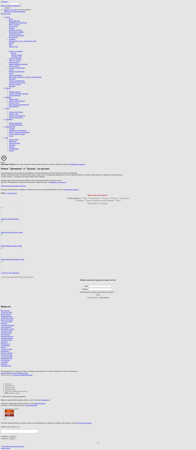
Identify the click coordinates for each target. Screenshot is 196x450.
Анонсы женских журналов (18, 93)
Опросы (12, 147)
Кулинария (8, 119)
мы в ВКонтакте (6, 373)
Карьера (12, 28)
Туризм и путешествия (17, 68)
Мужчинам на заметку (17, 32)
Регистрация (125, 198)
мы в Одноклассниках (20, 373)
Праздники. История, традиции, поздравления (25, 77)
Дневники (103, 203)
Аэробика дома (16, 57)
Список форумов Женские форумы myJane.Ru (17, 277)
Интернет (12, 79)
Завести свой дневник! (17, 101)
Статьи (7, 17)
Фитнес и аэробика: (16, 51)
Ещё (6, 138)
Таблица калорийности (17, 116)
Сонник (11, 128)
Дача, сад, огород (15, 60)
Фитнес (13, 53)
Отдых (11, 70)
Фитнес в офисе (16, 55)
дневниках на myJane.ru (57, 182)
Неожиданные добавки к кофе (11, 246)
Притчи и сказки (15, 84)
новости (11, 393)
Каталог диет (13, 114)
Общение (8, 97)
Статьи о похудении (16, 112)
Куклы (11, 73)
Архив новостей (14, 95)
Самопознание (10, 127)
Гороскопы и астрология (17, 130)
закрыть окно (5, 448)
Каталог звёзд (14, 139)
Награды (114, 198)
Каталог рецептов (15, 123)
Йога (10, 45)
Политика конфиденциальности (16, 391)
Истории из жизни (15, 30)
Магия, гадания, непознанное (19, 132)
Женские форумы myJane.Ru (97, 195)
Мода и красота (14, 24)
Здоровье (12, 39)
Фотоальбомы (14, 149)
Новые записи (14, 99)
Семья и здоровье (15, 58)
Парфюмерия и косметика (18, 23)
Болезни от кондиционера (10, 219)
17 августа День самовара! (10, 273)
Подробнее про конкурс (77, 164)
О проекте (8, 384)
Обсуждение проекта (71, 189)
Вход (119, 200)
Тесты (11, 136)
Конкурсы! (13, 141)
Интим (11, 43)
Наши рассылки (14, 143)
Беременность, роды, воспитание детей (22, 41)
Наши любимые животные (18, 64)
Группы (105, 198)
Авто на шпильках (15, 75)
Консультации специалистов (19, 104)
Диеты (7, 108)
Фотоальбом (93, 203)
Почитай (12, 86)
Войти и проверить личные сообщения (100, 200)
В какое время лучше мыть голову (12, 259)
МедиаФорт (45, 400)
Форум (11, 150)
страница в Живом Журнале (22, 375)
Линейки (12, 145)
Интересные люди (15, 34)
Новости (8, 88)
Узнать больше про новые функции (13, 186)
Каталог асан (13, 46)
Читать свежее (6, 14)
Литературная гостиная (17, 82)
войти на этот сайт (10, 10)
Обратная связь (10, 389)
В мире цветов (14, 62)
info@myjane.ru (40, 403)
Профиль (80, 200)
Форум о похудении (16, 117)
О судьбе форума (11, 193)
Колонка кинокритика (16, 71)
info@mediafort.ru (31, 405)
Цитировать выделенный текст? (13, 446)
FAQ (85, 198)
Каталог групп (14, 103)
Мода (11, 19)
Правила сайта (10, 387)
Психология (13, 26)
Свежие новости (15, 92)
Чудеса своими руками (17, 134)
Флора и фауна (14, 66)
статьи (17, 393)
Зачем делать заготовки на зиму (12, 232)
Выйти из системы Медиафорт (14, 11)
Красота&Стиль (14, 21)
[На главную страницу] (4, 2)
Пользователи (14, 106)
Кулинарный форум (16, 125)
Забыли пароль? (92, 297)
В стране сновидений (16, 35)
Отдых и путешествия (16, 81)
